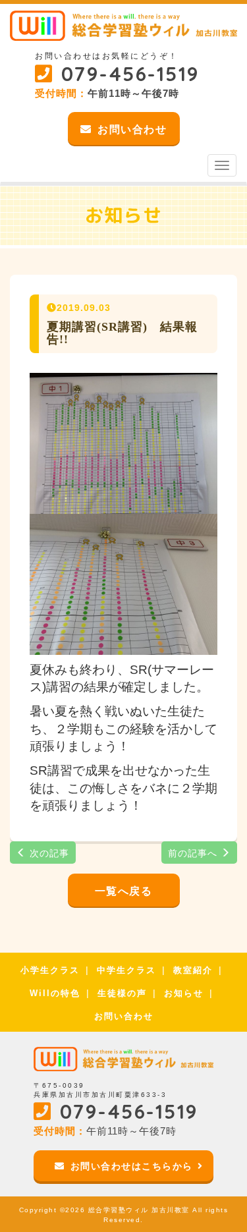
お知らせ (184, 993)
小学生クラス (50, 970)
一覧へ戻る (124, 891)
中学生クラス (126, 970)
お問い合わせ (123, 1016)
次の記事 (47, 853)
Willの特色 (55, 993)
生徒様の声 (122, 993)
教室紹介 (193, 970)
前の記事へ (194, 853)
